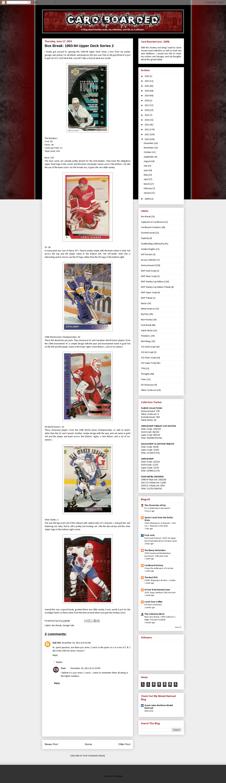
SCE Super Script (148, 363)
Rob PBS (57, 643)
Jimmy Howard (148, 265)
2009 (147, 199)
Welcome (148, 711)
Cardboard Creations (151, 227)
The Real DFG (151, 577)
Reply (55, 655)
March (147, 184)
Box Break (56, 625)
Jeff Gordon (146, 254)
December (149, 143)
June (146, 170)
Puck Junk (149, 535)
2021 (147, 86)
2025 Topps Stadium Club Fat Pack (160, 593)
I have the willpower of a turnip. (159, 568)
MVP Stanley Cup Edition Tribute (156, 287)
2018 (147, 100)
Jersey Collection (149, 260)
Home (88, 744)
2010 (147, 139)
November (149, 148)
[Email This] (85, 620)
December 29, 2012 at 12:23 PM (85, 668)
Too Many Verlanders (155, 550)
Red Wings (146, 341)
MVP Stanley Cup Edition (152, 281)
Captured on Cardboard (152, 222)
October (148, 152)
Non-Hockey (146, 320)
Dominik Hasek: (148, 417)
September (149, 157)
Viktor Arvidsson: (149, 414)
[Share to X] (92, 620)
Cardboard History (153, 565)
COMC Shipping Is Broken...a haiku (160, 580)
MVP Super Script (149, 292)
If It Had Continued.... (153, 605)
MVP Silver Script (149, 276)
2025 (147, 76)
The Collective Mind (154, 614)
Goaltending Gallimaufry (152, 244)
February (148, 188)
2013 (147, 125)
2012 (147, 129)
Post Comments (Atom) (94, 756)
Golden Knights (148, 249)
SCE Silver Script (148, 358)
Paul (63, 668)
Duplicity (145, 238)
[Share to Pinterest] (98, 620)
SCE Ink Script (147, 352)
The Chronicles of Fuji (155, 505)
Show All (178, 627)
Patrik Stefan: (147, 420)
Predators (145, 336)
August (147, 161)
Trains (144, 379)
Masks (144, 303)
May (146, 175)
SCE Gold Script (148, 347)
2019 (147, 95)
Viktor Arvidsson (149, 390)
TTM (143, 368)
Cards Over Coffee (153, 602)
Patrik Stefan (147, 330)
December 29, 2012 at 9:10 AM (76, 643)
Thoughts (145, 374)
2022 (147, 81)
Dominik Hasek (148, 233)
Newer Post (51, 744)
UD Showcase (147, 385)
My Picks (145, 314)
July (146, 166)
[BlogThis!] (88, 620)
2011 (147, 134)
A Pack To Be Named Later (157, 590)
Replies (59, 662)
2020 (147, 91)
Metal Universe (148, 309)
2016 (147, 110)
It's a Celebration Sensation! (157, 508)
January (147, 193)
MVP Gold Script (148, 271)
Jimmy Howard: (148, 411)
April (146, 179)
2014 (147, 120)
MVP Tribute (146, 298)
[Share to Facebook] (95, 620)
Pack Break (146, 325)
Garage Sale (68, 625)
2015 (147, 115)
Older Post (124, 744)
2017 (147, 105)
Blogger (119, 776)
